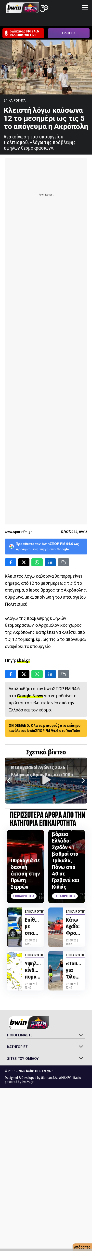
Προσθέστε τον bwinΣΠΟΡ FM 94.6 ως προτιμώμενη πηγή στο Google (47, 546)
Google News (30, 695)
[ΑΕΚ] (4, 21)
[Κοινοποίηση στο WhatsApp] (37, 562)
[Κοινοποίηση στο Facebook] (10, 562)
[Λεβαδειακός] (51, 21)
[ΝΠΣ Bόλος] (42, 21)
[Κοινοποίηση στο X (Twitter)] (23, 562)
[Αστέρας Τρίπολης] (23, 21)
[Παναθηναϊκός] (79, 21)
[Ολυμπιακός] (60, 21)
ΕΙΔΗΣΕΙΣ (68, 33)
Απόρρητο (82, 1247)
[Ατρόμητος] (32, 21)
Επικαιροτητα (15, 100)
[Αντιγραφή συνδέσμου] (63, 562)
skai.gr (23, 660)
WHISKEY (65, 1078)
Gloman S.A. (49, 1078)
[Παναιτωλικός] (88, 21)
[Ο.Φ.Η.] (69, 21)
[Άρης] (14, 21)
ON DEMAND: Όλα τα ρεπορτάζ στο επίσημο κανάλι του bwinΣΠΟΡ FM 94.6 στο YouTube (44, 728)
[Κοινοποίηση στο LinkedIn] (50, 562)
